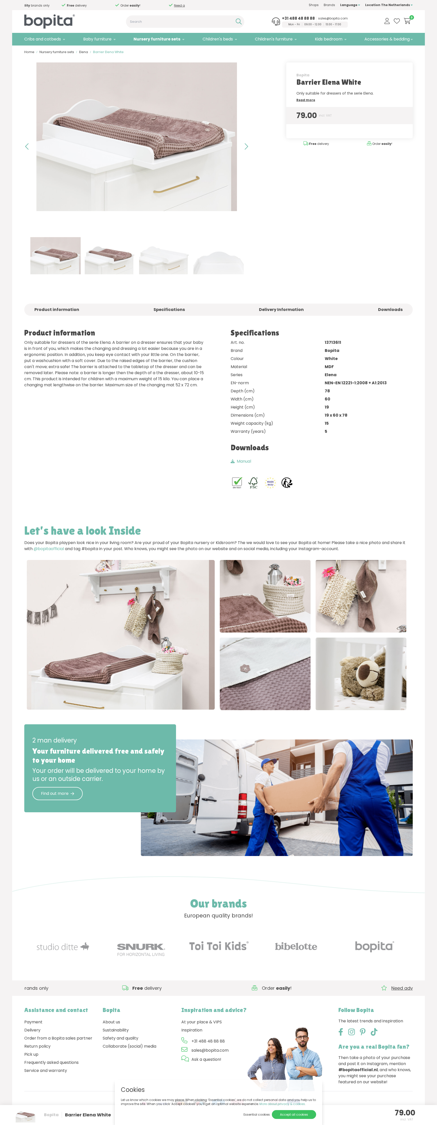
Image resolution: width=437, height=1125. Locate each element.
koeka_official (87, 700)
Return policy (37, 1046)
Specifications (169, 309)
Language (349, 5)
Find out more (55, 793)
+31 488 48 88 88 (298, 18)
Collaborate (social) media (129, 1046)
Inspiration (191, 1030)
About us (111, 1022)
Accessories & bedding (387, 39)
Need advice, (106, 5)
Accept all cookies (294, 1114)
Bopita (302, 75)
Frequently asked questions (51, 1062)
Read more (305, 100)
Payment (33, 1022)
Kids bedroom (328, 39)
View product (45, 700)
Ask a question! (206, 1059)
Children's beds (218, 39)
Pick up (31, 1054)
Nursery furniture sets (157, 39)
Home (29, 52)
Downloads (390, 309)
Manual (244, 461)
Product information (56, 309)
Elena (83, 52)
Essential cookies (257, 1114)
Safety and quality (120, 1038)
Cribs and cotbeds (42, 39)
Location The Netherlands (388, 5)
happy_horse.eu (378, 701)
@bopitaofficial (49, 549)
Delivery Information (281, 309)
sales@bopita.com (333, 18)
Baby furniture (97, 39)
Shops (314, 5)
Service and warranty (45, 1070)
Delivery (32, 1030)
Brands (329, 5)
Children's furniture (274, 39)
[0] (407, 21)
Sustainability (116, 1030)
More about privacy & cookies (282, 1104)
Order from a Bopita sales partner (58, 1038)
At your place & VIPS (201, 1022)
